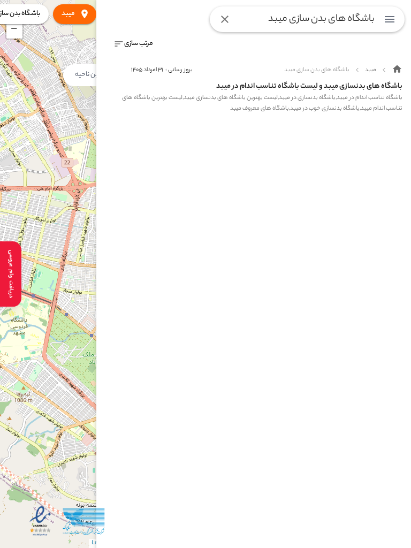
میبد (68, 13)
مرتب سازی (138, 43)
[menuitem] (390, 19)
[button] (14, 30)
